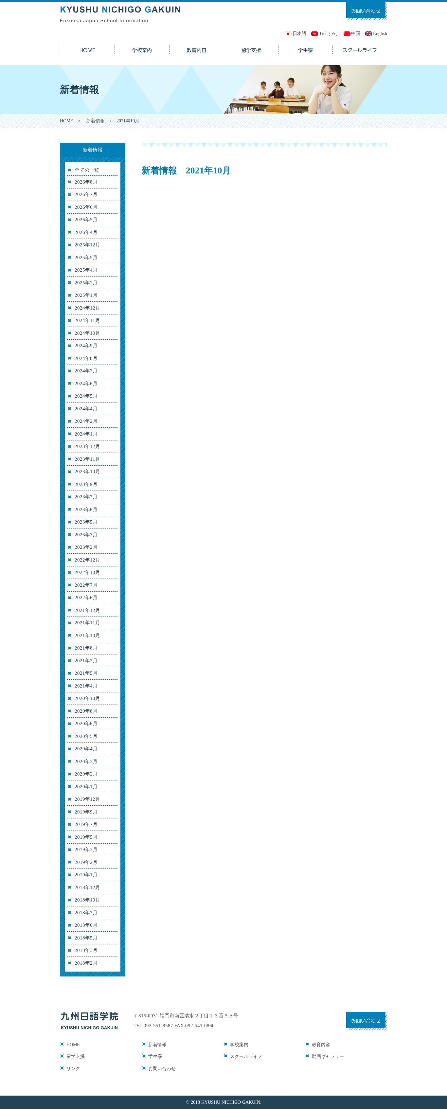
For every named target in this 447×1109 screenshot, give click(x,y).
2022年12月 (87, 560)
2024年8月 (86, 358)
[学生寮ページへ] (305, 46)
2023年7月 (86, 496)
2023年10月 (87, 471)
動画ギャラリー (328, 1056)
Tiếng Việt (329, 33)
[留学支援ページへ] (251, 46)
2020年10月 (87, 698)
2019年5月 (86, 837)
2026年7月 (86, 194)
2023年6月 (86, 509)
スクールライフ (246, 1056)
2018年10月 (87, 900)
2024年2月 (86, 421)
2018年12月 (87, 887)
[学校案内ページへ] (142, 46)
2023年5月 (86, 522)
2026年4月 (86, 232)
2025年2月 (86, 282)
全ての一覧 (87, 170)
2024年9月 (86, 345)
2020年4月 (86, 748)
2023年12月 (87, 446)
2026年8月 (86, 182)
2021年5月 (86, 673)
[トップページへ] (120, 5)
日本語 (299, 33)
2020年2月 (86, 774)
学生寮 (155, 1056)
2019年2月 (86, 862)
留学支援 (75, 1056)
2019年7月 (86, 824)
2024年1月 (86, 434)
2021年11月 (87, 622)
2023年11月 (87, 459)
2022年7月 (86, 585)
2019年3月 (86, 849)
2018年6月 (86, 925)
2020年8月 (86, 711)
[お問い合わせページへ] (366, 5)
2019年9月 (86, 811)
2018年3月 (86, 950)
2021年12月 (87, 610)
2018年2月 (86, 963)
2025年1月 (86, 295)
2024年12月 (87, 308)
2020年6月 (86, 723)
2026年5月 (86, 219)
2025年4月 (86, 270)
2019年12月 (87, 799)
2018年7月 (86, 912)
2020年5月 (86, 736)
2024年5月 (86, 396)
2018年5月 (86, 937)
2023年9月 (86, 484)
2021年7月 (86, 660)
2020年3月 (86, 761)
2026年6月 (86, 207)
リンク (73, 1068)
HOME (66, 120)
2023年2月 (86, 547)
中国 (355, 33)
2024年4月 (86, 408)
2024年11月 (87, 320)
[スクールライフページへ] (360, 46)
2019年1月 (86, 874)
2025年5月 (86, 257)
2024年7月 (86, 370)
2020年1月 (86, 786)
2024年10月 (87, 333)
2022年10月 (87, 572)
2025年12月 (87, 244)
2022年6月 (86, 597)
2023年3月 (86, 534)
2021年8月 (86, 648)
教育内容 (321, 1044)
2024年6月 (86, 383)
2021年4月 (86, 686)
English (380, 33)
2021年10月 (87, 635)
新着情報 (95, 120)
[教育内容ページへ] (197, 46)
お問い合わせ (162, 1068)
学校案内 (239, 1044)
